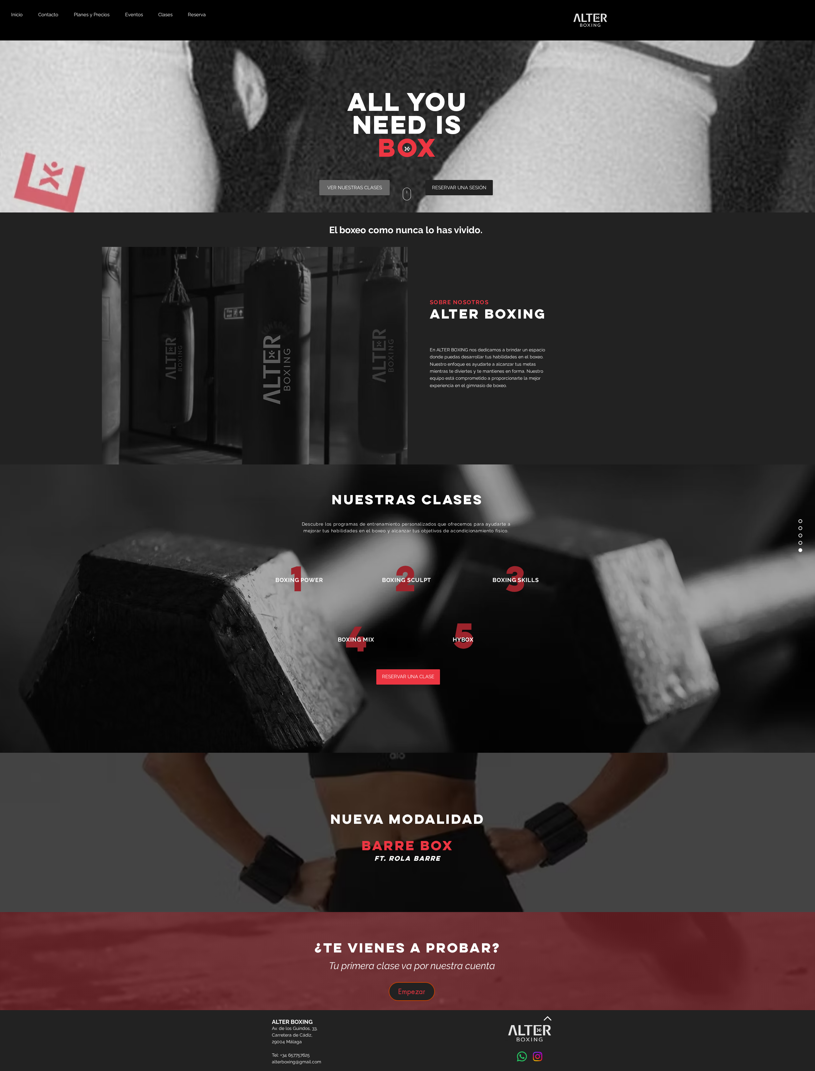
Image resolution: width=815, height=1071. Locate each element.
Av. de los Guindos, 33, (294, 1028)
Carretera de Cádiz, (292, 1035)
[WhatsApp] (522, 1056)
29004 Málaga (287, 1041)
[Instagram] (537, 1056)
